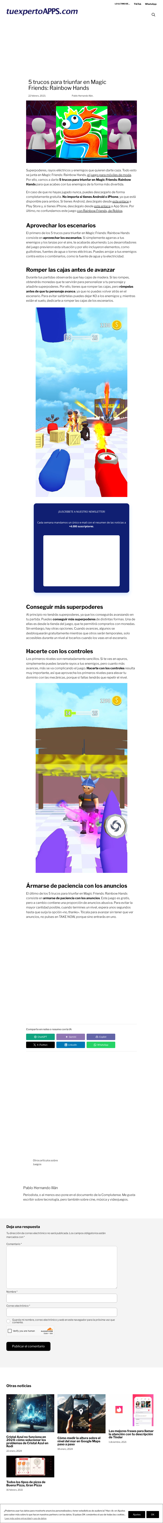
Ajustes (137, 1514)
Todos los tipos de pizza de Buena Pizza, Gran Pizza (25, 1484)
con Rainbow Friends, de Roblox (99, 211)
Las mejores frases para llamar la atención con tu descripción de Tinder (131, 1434)
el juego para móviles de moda (109, 175)
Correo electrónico (18, 1306)
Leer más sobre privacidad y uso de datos (25, 1518)
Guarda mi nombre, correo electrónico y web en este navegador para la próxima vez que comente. (63, 1321)
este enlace (120, 201)
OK (152, 1514)
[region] (81, 1513)
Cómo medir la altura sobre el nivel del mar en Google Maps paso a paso (78, 1441)
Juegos (37, 1164)
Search (153, 14)
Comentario (14, 1244)
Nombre (12, 1292)
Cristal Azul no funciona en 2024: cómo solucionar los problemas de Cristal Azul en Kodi (27, 1441)
